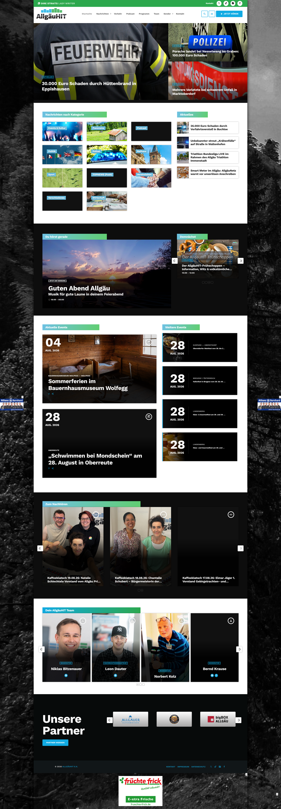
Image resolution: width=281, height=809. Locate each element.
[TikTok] (225, 3)
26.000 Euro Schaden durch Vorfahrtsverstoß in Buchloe (209, 127)
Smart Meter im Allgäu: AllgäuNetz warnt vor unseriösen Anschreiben (213, 172)
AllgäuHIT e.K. (70, 767)
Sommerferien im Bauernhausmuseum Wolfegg (87, 384)
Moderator (66, 671)
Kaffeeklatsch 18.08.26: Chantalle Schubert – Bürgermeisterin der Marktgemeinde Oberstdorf (138, 581)
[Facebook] (239, 3)
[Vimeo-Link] (51, 14)
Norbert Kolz (66, 676)
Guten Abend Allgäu (79, 288)
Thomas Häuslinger (165, 669)
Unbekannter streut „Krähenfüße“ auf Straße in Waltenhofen (213, 142)
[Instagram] (233, 3)
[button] (203, 282)
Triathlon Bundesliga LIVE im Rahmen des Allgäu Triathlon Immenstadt (210, 157)
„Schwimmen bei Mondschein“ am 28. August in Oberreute (95, 459)
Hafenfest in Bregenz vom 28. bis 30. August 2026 (209, 382)
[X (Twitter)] (219, 3)
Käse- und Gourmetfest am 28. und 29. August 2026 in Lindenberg (209, 448)
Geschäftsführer (164, 663)
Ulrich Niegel (215, 676)
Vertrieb (214, 671)
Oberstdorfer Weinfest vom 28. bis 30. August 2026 (209, 348)
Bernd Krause (115, 669)
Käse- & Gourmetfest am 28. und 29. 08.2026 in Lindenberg (209, 415)
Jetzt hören (229, 13)
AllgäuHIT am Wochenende (200, 269)
